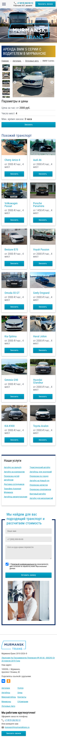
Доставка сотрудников (14, 484)
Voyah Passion (41, 249)
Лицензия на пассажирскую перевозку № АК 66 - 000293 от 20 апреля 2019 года (28, 659)
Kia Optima (11, 336)
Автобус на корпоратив (14, 472)
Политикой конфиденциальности (24, 564)
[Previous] (14, 82)
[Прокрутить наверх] (10, 735)
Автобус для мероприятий (41, 498)
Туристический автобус (40, 467)
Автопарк (6, 688)
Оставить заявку (28, 575)
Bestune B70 (11, 249)
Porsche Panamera (38, 204)
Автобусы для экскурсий (41, 472)
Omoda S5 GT (12, 293)
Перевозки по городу (39, 476)
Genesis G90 (11, 380)
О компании (22, 701)
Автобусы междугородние (15, 496)
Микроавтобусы (9, 697)
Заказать (28, 124)
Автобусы (6, 692)
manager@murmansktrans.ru (17, 727)
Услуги (20, 688)
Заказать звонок (45, 4)
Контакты (21, 697)
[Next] (52, 82)
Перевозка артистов (39, 485)
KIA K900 (10, 426)
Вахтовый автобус (38, 494)
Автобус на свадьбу (12, 467)
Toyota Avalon (40, 426)
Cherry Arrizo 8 (12, 160)
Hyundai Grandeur (38, 381)
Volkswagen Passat (11, 204)
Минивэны (6, 701)
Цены (19, 692)
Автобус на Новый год (39, 480)
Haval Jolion (40, 336)
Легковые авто (8, 706)
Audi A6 (37, 160)
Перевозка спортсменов (40, 489)
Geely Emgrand (41, 293)
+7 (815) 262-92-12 (25, 3)
